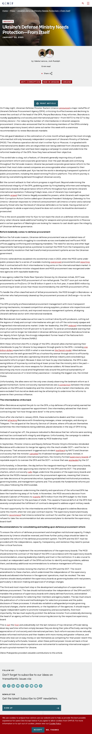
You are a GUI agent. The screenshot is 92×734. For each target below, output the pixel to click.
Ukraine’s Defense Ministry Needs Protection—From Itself (43, 11)
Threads (40, 686)
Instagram (22, 686)
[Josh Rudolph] (49, 53)
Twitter (4, 686)
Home (5, 11)
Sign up (8, 708)
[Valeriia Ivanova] (42, 53)
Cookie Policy (55, 723)
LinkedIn (13, 686)
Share (46, 73)
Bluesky (36, 686)
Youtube (18, 686)
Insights (8, 21)
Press (12, 11)
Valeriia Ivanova (40, 61)
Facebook (9, 686)
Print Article (48, 103)
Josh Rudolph (54, 61)
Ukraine (67, 82)
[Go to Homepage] (7, 3)
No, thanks (52, 730)
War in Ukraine (51, 82)
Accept (38, 730)
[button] (82, 3)
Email (31, 686)
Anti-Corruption (30, 82)
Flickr (27, 686)
